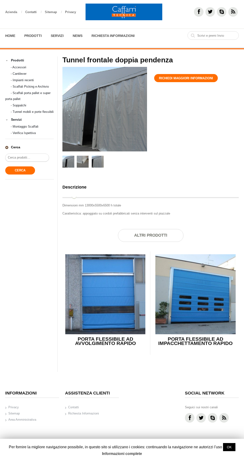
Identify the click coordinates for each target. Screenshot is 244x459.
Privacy (70, 12)
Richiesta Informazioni (113, 36)
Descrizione (74, 187)
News (77, 36)
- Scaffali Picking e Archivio (30, 86)
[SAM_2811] (98, 162)
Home (10, 36)
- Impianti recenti (22, 80)
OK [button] (229, 447)
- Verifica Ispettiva (23, 133)
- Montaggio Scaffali (24, 126)
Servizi (57, 36)
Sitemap (53, 12)
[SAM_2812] (83, 162)
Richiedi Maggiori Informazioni (186, 78)
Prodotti (33, 36)
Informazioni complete (122, 454)
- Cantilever (18, 73)
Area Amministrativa (22, 419)
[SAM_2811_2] (104, 109)
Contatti (33, 12)
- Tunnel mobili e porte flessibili (32, 112)
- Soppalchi (18, 105)
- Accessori (18, 67)
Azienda (13, 12)
